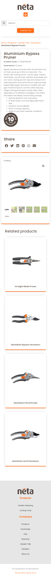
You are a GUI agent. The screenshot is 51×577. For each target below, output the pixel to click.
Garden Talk (25, 544)
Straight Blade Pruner (25, 286)
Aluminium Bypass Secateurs (25, 344)
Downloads (25, 529)
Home (3, 43)
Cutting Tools (23, 43)
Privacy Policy (20, 573)
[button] (26, 14)
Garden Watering (25, 505)
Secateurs (35, 43)
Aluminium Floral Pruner (26, 402)
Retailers (25, 549)
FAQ (25, 534)
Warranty (26, 539)
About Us (25, 554)
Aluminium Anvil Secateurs (25, 461)
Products (12, 43)
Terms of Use (31, 573)
